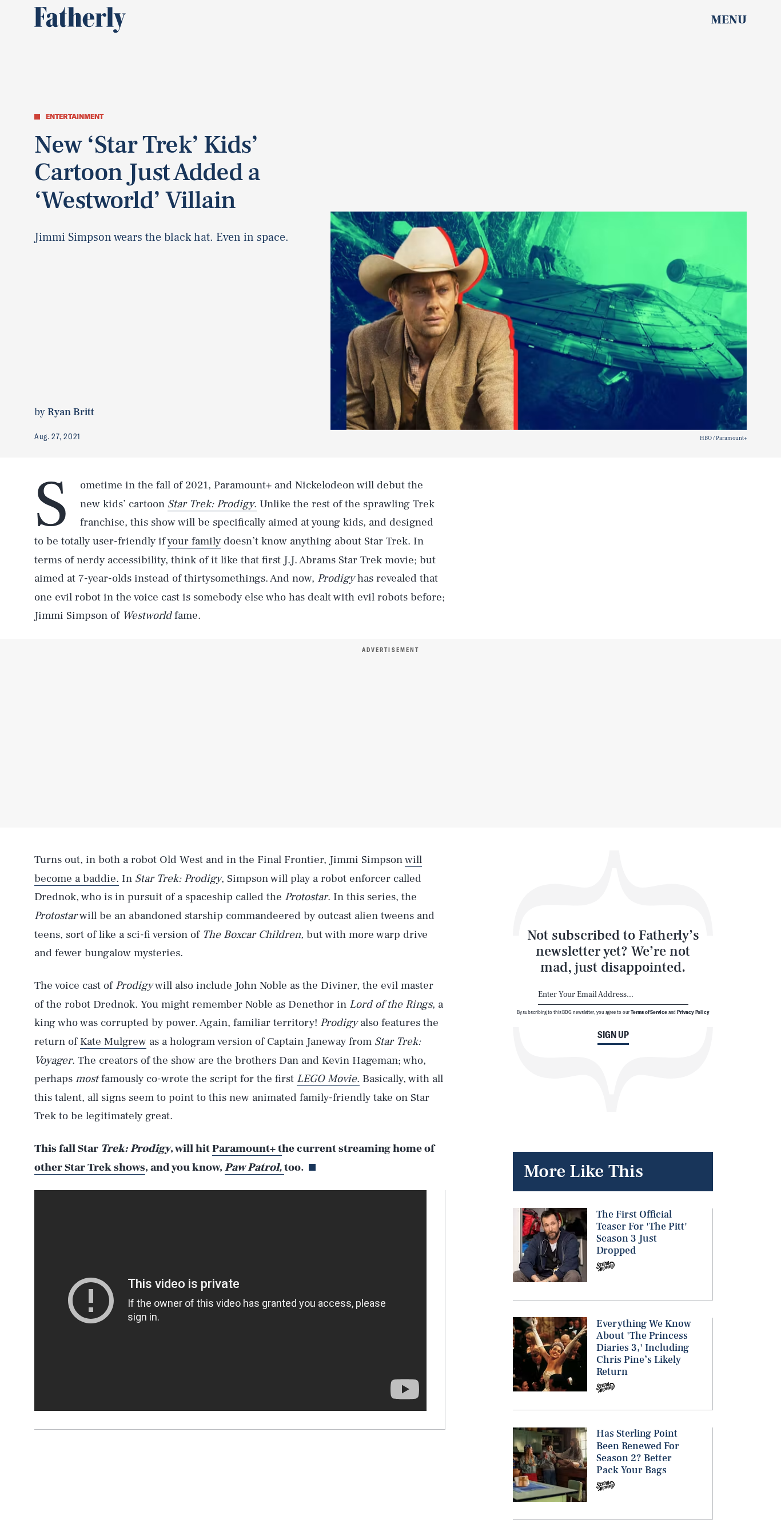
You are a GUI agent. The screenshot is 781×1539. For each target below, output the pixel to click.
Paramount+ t (247, 1148)
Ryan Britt (70, 412)
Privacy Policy (693, 1012)
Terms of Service (649, 1012)
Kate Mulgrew (113, 1041)
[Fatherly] (80, 20)
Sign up (613, 1034)
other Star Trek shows (89, 1167)
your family (194, 541)
